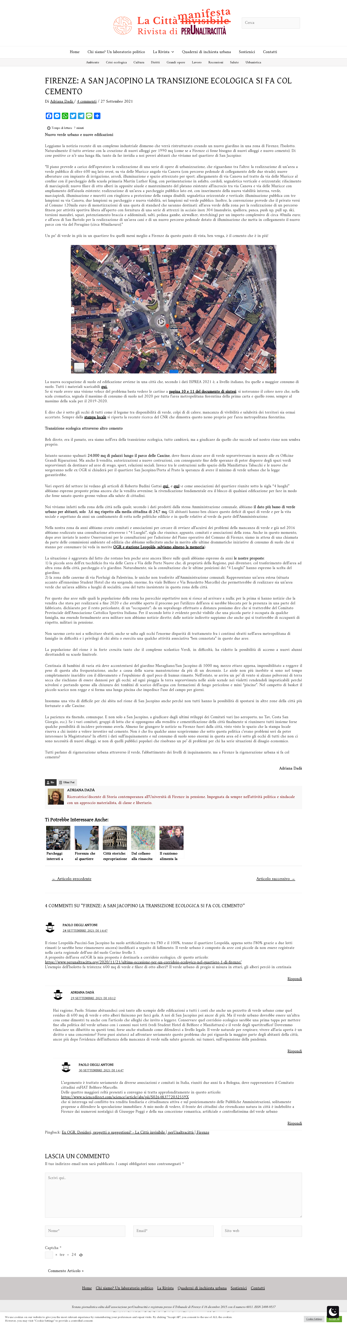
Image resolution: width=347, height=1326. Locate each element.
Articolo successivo (275, 879)
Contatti (270, 52)
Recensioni (215, 63)
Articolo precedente (71, 879)
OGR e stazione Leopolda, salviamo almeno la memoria (158, 547)
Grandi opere (176, 63)
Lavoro (197, 63)
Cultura (139, 63)
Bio (52, 782)
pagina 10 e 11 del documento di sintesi (202, 391)
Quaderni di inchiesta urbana (206, 52)
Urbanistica (253, 63)
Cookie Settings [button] (314, 1319)
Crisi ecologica (116, 63)
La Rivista (161, 52)
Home (75, 52)
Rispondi (295, 979)
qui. (104, 386)
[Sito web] (262, 1232)
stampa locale (95, 417)
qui (176, 486)
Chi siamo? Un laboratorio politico (116, 52)
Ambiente (92, 63)
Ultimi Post (69, 782)
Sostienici (247, 52)
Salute (234, 63)
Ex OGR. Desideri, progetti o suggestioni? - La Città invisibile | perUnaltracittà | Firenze (135, 1132)
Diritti (155, 63)
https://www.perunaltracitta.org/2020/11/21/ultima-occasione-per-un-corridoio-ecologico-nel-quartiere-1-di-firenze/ (143, 962)
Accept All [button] (334, 1319)
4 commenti (87, 101)
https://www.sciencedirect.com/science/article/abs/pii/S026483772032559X (125, 1097)
